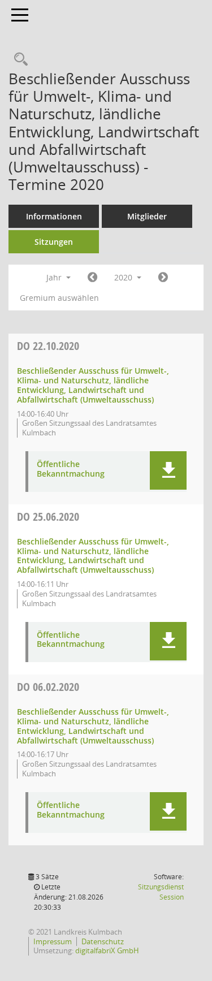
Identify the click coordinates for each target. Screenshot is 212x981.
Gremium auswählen (59, 297)
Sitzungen (53, 241)
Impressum (52, 941)
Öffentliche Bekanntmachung (71, 469)
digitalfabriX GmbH (107, 950)
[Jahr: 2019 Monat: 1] (92, 277)
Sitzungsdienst (161, 892)
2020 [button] (124, 277)
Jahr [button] (55, 277)
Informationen (54, 216)
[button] (168, 470)
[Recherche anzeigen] (18, 59)
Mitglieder (147, 216)
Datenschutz (102, 941)
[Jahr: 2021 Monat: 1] (163, 277)
